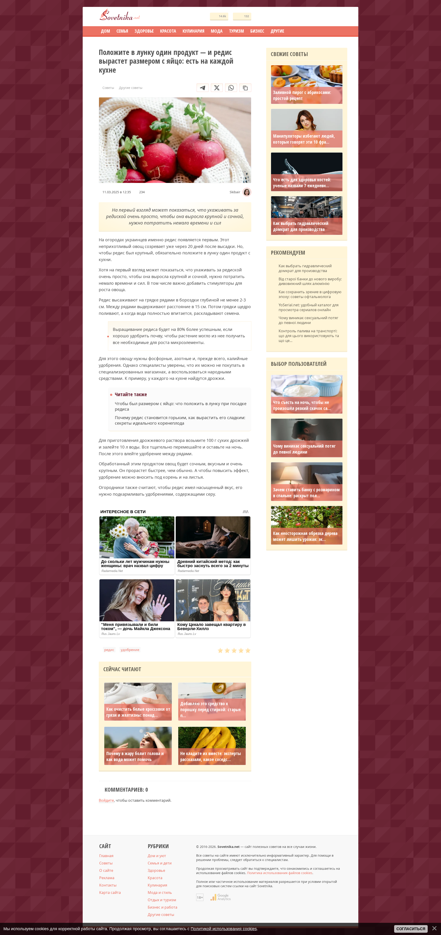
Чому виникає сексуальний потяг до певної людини (308, 320)
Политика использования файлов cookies (279, 873)
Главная (106, 855)
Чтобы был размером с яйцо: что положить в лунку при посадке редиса (180, 406)
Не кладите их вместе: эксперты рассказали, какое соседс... (210, 756)
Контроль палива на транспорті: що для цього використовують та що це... (309, 336)
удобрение (130, 649)
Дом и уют (157, 855)
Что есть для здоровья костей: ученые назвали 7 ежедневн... (302, 183)
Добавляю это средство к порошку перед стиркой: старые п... (210, 710)
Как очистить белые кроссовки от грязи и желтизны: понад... (138, 712)
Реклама (106, 877)
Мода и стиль (160, 892)
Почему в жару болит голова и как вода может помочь (135, 756)
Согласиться (410, 929)
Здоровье (156, 870)
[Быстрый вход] (341, 16)
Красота (155, 877)
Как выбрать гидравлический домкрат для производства (300, 226)
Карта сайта (110, 892)
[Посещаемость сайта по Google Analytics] (220, 897)
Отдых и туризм (162, 899)
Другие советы (161, 914)
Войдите (106, 800)
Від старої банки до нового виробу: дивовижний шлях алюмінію (310, 281)
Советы (106, 863)
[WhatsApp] (231, 87)
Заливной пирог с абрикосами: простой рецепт (302, 95)
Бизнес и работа (162, 907)
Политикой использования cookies (224, 928)
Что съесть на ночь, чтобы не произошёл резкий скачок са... (302, 405)
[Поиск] (327, 16)
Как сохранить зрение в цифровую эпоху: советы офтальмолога (310, 294)
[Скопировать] (245, 87)
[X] (217, 87)
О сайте (106, 870)
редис (109, 649)
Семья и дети (160, 863)
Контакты (107, 885)
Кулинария (157, 885)
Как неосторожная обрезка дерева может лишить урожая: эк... (305, 536)
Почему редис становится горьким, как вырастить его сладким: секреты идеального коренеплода (180, 420)
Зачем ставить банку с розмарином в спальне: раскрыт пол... (306, 493)
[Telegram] (203, 87)
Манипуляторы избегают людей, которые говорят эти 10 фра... (304, 139)
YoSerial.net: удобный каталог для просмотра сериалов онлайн (309, 307)
